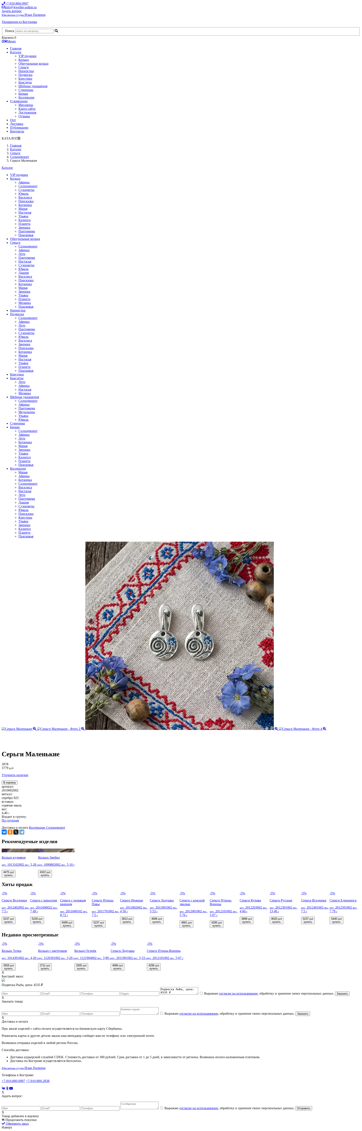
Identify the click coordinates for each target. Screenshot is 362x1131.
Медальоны (26, 412)
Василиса (25, 197)
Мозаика (24, 303)
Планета (24, 224)
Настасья (24, 212)
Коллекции (26, 97)
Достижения (27, 112)
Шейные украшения (32, 86)
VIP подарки (27, 56)
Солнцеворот (27, 186)
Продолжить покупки (21, 1120)
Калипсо (24, 220)
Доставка (16, 124)
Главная (15, 48)
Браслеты (25, 82)
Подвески (25, 75)
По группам (10, 820)
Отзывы (24, 116)
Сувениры (25, 90)
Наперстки (26, 71)
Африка (24, 182)
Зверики (24, 227)
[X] (15, 832)
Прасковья (25, 235)
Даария (23, 272)
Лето (21, 254)
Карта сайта (26, 108)
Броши (23, 93)
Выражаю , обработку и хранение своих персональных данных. (269, 993)
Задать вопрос (12, 11)
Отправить (303, 1108)
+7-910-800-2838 (37, 1081)
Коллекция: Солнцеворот (47, 827)
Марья (22, 208)
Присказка (26, 201)
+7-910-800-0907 (13, 1081)
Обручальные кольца (33, 63)
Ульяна (23, 216)
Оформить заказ (17, 1123)
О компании (19, 101)
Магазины (25, 105)
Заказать (342, 993)
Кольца (23, 60)
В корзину (9, 782)
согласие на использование (238, 993)
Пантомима (26, 231)
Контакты (17, 131)
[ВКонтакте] (4, 832)
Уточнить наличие (15, 775)
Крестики (25, 78)
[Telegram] (21, 832)
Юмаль (23, 193)
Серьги (23, 67)
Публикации (19, 127)
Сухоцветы (26, 190)
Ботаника (25, 205)
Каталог (16, 52)
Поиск (9, 31)
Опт (13, 120)
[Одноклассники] (10, 832)
